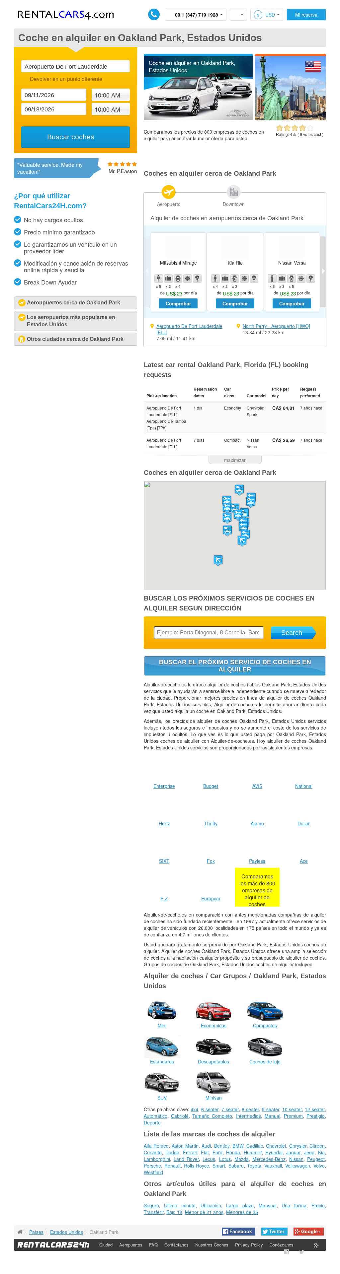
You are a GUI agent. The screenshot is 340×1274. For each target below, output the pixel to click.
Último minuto (179, 1205)
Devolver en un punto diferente (66, 79)
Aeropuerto (169, 204)
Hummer (253, 1152)
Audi (206, 1145)
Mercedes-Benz (269, 1159)
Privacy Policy (249, 1245)
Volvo (319, 1165)
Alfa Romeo (156, 1145)
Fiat (205, 1152)
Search (291, 632)
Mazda (241, 1159)
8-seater (250, 1109)
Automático (155, 1116)
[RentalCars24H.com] (20, 1232)
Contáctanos (176, 1245)
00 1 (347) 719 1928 (196, 14)
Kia (321, 1152)
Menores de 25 (242, 1212)
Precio (318, 1205)
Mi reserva (306, 14)
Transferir (154, 1212)
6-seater (209, 1109)
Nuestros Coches (211, 1245)
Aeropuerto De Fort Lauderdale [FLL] (189, 329)
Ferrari (190, 1152)
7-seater (230, 1109)
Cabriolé (180, 1116)
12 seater (315, 1109)
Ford (217, 1152)
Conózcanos (282, 1245)
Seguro (151, 1205)
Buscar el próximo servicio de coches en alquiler (235, 666)
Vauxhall (273, 1165)
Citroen (317, 1145)
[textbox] (75, 66)
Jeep (309, 1152)
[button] (242, 541)
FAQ (153, 1245)
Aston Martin (185, 1145)
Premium (293, 1116)
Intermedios (248, 1116)
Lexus (209, 1159)
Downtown (234, 204)
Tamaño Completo (212, 1116)
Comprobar (178, 303)
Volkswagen (297, 1165)
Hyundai (274, 1152)
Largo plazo (239, 1205)
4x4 (194, 1109)
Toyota (254, 1165)
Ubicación (211, 1205)
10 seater (292, 1109)
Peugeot (316, 1159)
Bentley (221, 1145)
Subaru (236, 1165)
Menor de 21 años (204, 1212)
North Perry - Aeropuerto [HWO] (276, 326)
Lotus (225, 1159)
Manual (272, 1116)
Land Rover (186, 1159)
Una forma (294, 1205)
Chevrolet (276, 1145)
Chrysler (297, 1145)
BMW (237, 1145)
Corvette (153, 1152)
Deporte (152, 1122)
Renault (172, 1165)
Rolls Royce (197, 1165)
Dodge (172, 1152)
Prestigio (315, 1116)
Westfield (153, 1172)
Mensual (268, 1205)
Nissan (296, 1159)
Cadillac (254, 1145)
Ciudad (106, 1245)
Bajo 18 (174, 1212)
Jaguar (293, 1152)
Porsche (152, 1165)
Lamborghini (157, 1159)
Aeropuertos (130, 1245)
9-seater (270, 1109)
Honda (233, 1152)
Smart (218, 1165)
